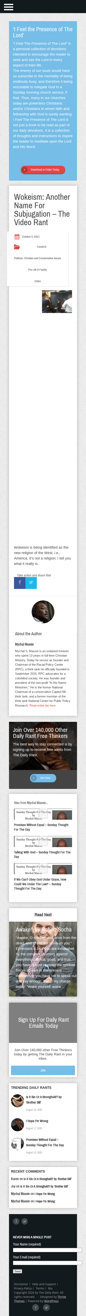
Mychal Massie (24, 644)
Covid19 (41, 246)
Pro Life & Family (37, 269)
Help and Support (44, 1284)
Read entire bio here (42, 705)
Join (43, 1070)
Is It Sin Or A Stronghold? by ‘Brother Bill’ (48, 1179)
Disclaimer (21, 1284)
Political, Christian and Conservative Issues (37, 258)
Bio (50, 1288)
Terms (40, 1288)
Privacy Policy (23, 1288)
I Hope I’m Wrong (37, 1121)
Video (37, 281)
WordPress (51, 1301)
